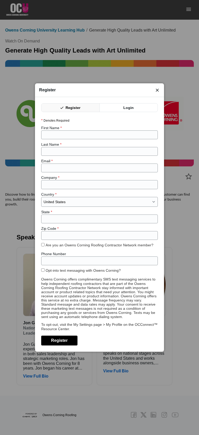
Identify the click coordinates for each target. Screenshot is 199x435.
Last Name (51, 144)
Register (72, 108)
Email (47, 161)
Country (48, 194)
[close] (157, 90)
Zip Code (50, 228)
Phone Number (53, 254)
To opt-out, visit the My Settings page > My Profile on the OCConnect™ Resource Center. (99, 326)
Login (128, 108)
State (46, 212)
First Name (51, 128)
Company (50, 177)
